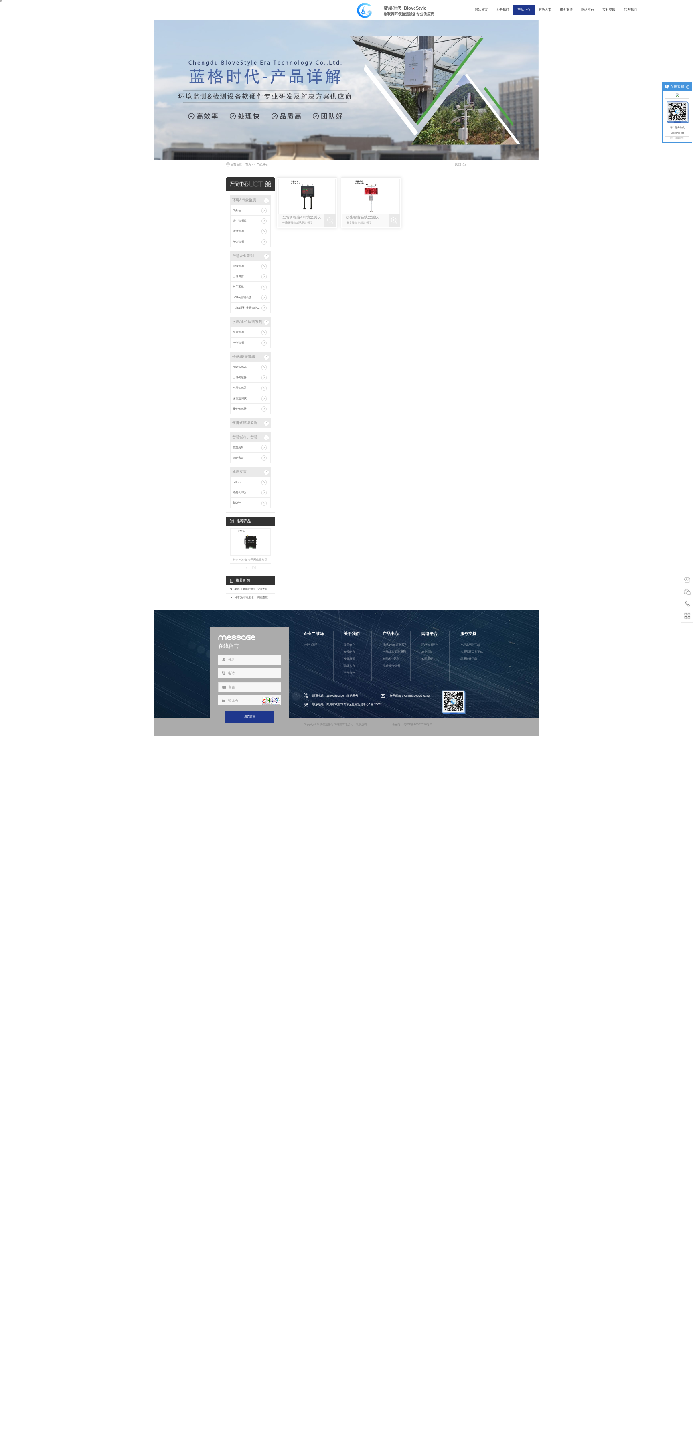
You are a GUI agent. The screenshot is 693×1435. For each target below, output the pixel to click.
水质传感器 (240, 387)
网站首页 (481, 10)
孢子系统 (238, 286)
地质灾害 (239, 472)
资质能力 (349, 651)
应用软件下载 (468, 658)
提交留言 (249, 716)
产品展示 (262, 164)
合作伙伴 (349, 672)
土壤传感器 (240, 377)
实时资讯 (608, 10)
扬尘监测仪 (240, 220)
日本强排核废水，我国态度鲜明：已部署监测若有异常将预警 (252, 597)
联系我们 (630, 10)
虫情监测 (238, 266)
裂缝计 (237, 502)
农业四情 (427, 651)
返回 (458, 164)
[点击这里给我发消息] (677, 95)
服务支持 (566, 10)
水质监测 (238, 332)
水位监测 (238, 342)
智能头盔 (238, 457)
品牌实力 (349, 665)
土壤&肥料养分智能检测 (248, 307)
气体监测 (238, 241)
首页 (248, 164)
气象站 (237, 210)
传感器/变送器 (243, 357)
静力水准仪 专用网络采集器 (250, 559)
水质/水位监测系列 (247, 322)
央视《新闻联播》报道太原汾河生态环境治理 (252, 589)
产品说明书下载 (470, 644)
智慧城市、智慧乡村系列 (247, 437)
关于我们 (502, 10)
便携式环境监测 (244, 423)
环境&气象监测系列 (247, 200)
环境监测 (238, 231)
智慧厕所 (238, 447)
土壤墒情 (238, 276)
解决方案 (545, 10)
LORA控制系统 (242, 297)
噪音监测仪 (240, 398)
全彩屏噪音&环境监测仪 (301, 217)
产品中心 (523, 10)
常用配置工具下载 (471, 651)
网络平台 (587, 10)
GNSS (237, 482)
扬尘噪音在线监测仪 (362, 217)
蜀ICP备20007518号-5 (417, 724)
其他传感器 (240, 408)
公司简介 (349, 644)
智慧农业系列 (243, 256)
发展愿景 (349, 658)
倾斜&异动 (239, 492)
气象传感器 (240, 367)
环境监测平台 (429, 644)
